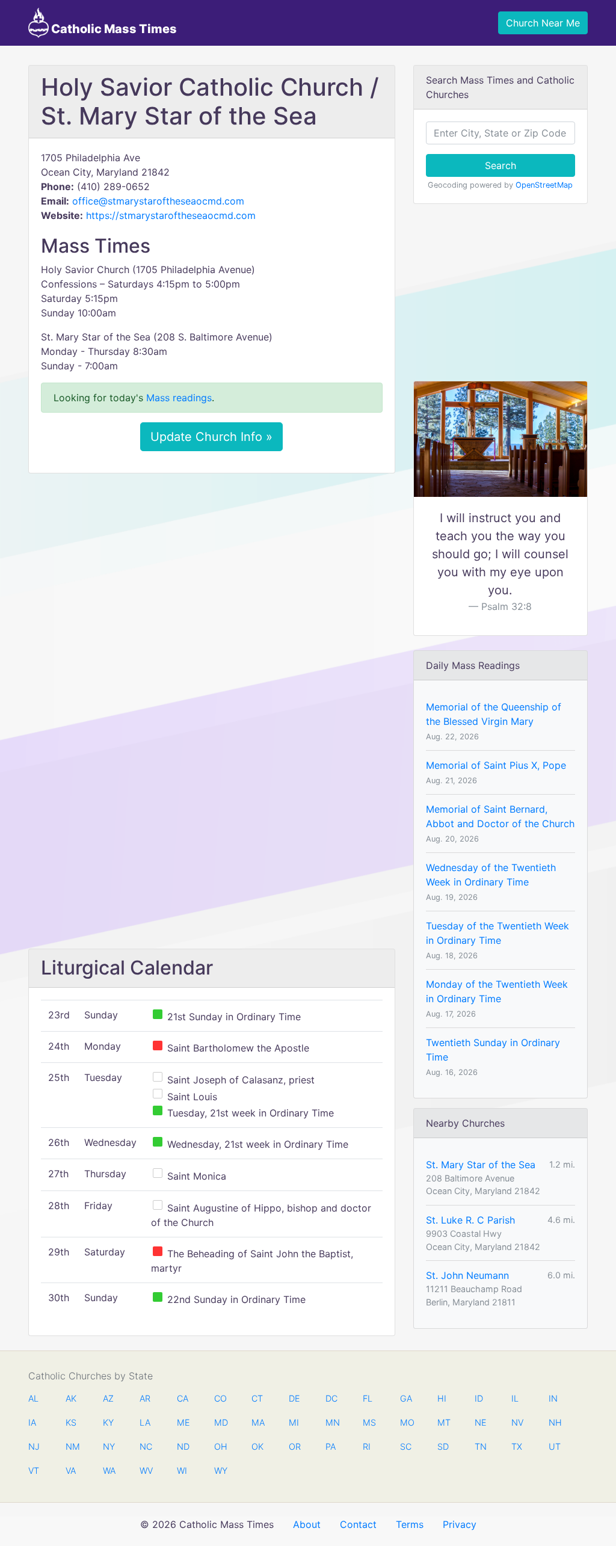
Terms (410, 1524)
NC (146, 1446)
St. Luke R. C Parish (470, 1220)
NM (72, 1446)
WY (220, 1470)
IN (553, 1398)
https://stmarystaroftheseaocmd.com (171, 215)
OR (295, 1446)
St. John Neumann (467, 1275)
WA (109, 1470)
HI (441, 1398)
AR (145, 1398)
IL (515, 1398)
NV (517, 1422)
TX (516, 1446)
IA (32, 1422)
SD (443, 1446)
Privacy (459, 1524)
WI (182, 1470)
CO (220, 1398)
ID (479, 1398)
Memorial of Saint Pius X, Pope (496, 765)
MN (331, 1422)
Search (500, 165)
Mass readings (179, 398)
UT (555, 1446)
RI (367, 1446)
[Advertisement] (211, 572)
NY (109, 1446)
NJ (34, 1446)
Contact (358, 1524)
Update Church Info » (211, 437)
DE (294, 1398)
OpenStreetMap (544, 184)
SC (405, 1446)
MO (406, 1422)
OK (257, 1446)
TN (481, 1446)
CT (257, 1398)
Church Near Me (543, 23)
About (307, 1524)
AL (33, 1398)
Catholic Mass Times (113, 29)
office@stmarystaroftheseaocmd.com (158, 201)
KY (108, 1422)
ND (183, 1446)
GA (406, 1398)
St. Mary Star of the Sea (480, 1165)
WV (146, 1470)
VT (33, 1470)
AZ (108, 1398)
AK (71, 1398)
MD (220, 1422)
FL (367, 1398)
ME (183, 1422)
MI (294, 1422)
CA (182, 1398)
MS (369, 1422)
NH (555, 1422)
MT (443, 1422)
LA (145, 1422)
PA (330, 1446)
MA (257, 1422)
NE (481, 1422)
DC (331, 1398)
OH (220, 1446)
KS (71, 1422)
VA (71, 1470)
